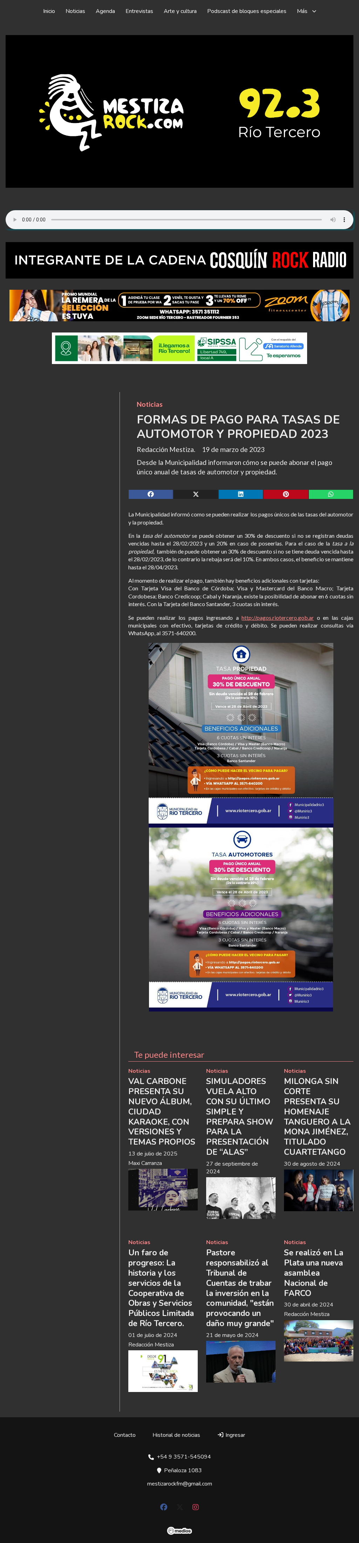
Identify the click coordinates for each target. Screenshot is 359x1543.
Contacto (125, 1435)
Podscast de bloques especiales (246, 11)
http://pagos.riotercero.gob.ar (278, 617)
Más (302, 11)
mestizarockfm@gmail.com (179, 1484)
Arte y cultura (180, 11)
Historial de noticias (176, 1435)
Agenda (105, 11)
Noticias (75, 11)
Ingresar (234, 1435)
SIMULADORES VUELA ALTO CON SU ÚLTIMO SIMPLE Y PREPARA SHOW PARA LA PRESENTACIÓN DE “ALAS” (239, 1117)
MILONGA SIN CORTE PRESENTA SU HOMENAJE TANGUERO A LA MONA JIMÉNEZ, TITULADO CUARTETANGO (317, 1117)
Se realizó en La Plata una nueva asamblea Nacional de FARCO (313, 1272)
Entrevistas (139, 11)
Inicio (49, 11)
